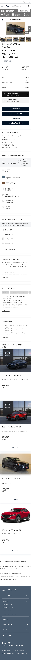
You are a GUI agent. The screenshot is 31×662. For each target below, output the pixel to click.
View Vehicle (15, 396)
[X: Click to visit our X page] (7, 635)
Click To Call (15, 109)
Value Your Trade (15, 118)
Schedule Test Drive (16, 123)
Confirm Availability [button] (15, 114)
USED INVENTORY (8, 607)
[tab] (5, 292)
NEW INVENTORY (8, 604)
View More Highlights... (9, 249)
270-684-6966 (12, 147)
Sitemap (5, 648)
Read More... (6, 278)
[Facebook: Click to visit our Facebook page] (3, 635)
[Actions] (27, 50)
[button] (2, 19)
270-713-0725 (9, 142)
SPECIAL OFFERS (7, 610)
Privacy (11, 648)
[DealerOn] (6, 643)
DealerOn (19, 645)
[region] (15, 82)
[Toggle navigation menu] (2, 6)
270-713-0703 (9, 146)
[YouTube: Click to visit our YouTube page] (10, 635)
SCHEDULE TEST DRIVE (9, 614)
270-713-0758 (10, 144)
